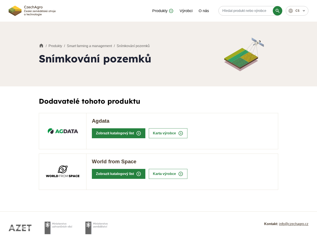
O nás (204, 11)
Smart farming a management (89, 46)
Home (41, 46)
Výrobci (186, 11)
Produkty (160, 11)
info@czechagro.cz (293, 224)
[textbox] (249, 11)
